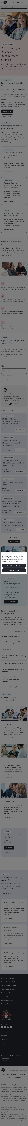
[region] (14, 563)
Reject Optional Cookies (14, 565)
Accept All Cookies (14, 570)
